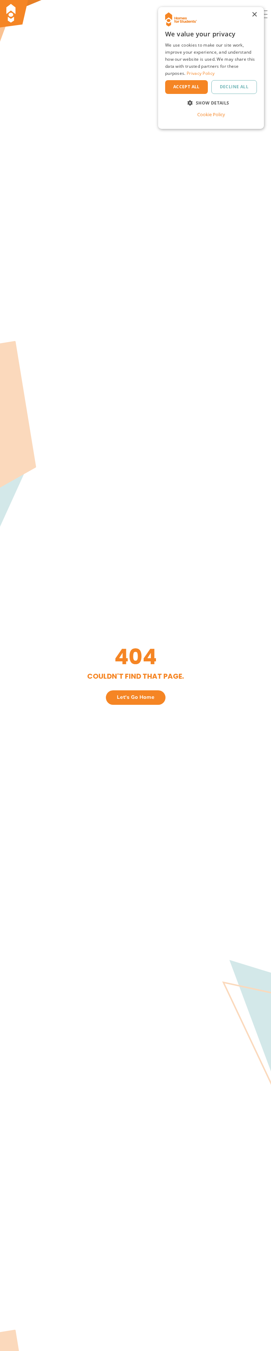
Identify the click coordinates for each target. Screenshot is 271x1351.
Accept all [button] (186, 87)
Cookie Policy (211, 114)
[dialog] (211, 68)
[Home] (33, 14)
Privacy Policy (201, 73)
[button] (211, 103)
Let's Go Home (136, 697)
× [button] (254, 14)
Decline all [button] (234, 87)
